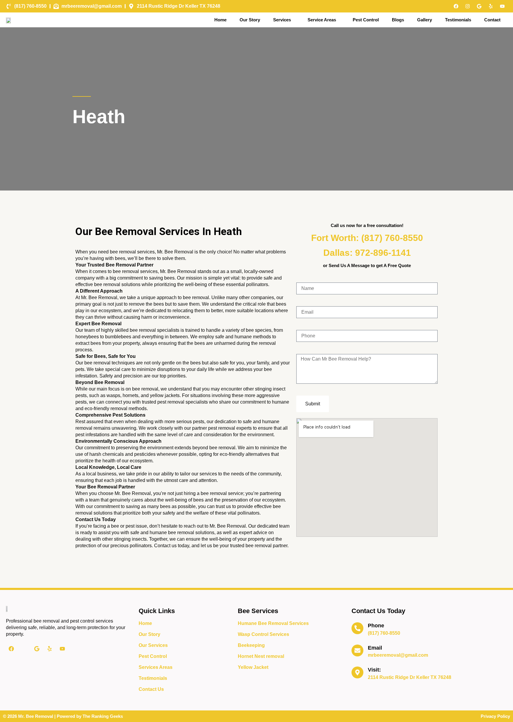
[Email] (357, 650)
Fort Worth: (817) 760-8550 (367, 238)
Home (220, 19)
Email (375, 648)
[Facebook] (456, 6)
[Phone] (357, 628)
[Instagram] (467, 6)
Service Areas (322, 19)
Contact (492, 19)
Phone (376, 626)
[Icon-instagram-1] (24, 648)
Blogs (398, 19)
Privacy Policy (495, 716)
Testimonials (458, 19)
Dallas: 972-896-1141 (367, 253)
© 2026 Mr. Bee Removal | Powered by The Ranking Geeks (63, 716)
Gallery (424, 19)
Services (282, 19)
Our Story (250, 19)
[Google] (479, 6)
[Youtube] (502, 6)
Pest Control (366, 19)
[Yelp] (490, 6)
